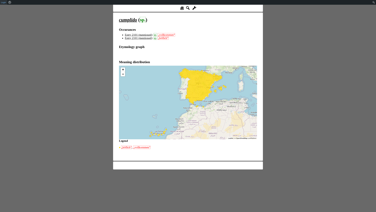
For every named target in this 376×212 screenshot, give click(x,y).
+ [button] (123, 69)
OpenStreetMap (241, 138)
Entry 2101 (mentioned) (138, 34)
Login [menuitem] (3, 2)
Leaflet (230, 138)
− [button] (123, 74)
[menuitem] (9, 2)
